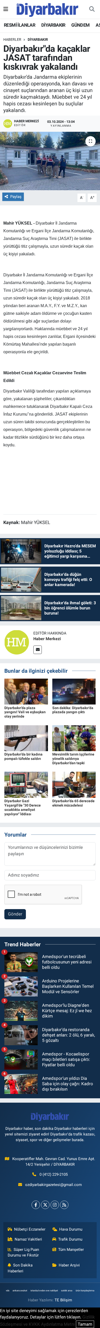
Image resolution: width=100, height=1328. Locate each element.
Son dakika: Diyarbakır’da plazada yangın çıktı (72, 710)
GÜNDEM (80, 25)
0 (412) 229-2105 (53, 1174)
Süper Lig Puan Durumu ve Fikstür (23, 1252)
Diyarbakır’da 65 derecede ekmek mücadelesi (73, 803)
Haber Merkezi (47, 638)
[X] (45, 1205)
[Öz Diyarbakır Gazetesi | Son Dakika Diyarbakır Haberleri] (47, 8)
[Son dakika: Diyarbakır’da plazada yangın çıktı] (74, 691)
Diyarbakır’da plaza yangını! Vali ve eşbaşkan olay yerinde (25, 712)
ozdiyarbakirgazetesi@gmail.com (53, 1184)
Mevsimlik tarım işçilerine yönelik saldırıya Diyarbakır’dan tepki (73, 758)
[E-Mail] (37, 650)
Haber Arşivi (69, 1265)
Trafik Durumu (70, 1239)
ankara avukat (20, 1290)
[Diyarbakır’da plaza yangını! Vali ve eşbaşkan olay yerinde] (26, 691)
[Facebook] (36, 1205)
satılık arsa (66, 1290)
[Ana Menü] (5, 9)
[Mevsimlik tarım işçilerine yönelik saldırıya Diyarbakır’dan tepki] (74, 737)
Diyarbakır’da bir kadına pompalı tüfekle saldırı (23, 756)
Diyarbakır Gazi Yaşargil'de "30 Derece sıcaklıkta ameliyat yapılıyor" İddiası (22, 807)
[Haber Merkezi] (16, 642)
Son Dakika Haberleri (20, 1268)
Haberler (12, 39)
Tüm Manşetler (71, 1249)
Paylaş (16, 196)
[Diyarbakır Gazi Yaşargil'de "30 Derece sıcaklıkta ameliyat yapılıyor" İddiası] (26, 784)
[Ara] (92, 9)
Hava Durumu (70, 1229)
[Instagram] (55, 1205)
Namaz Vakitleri (28, 1239)
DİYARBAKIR (53, 25)
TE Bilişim (63, 1300)
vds (7, 1290)
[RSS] (64, 1205)
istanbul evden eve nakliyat (44, 1290)
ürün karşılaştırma (85, 1290)
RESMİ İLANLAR (19, 25)
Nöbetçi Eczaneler (29, 1229)
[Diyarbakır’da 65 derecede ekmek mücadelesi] (74, 784)
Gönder (15, 914)
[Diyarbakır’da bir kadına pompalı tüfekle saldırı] (26, 737)
